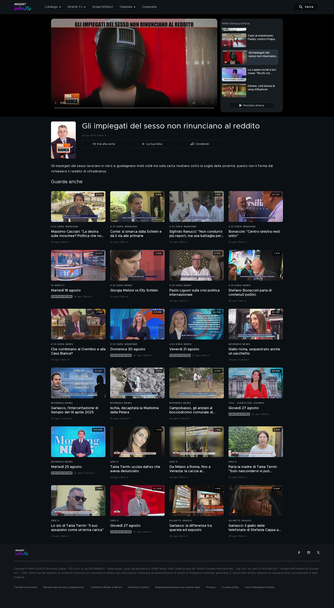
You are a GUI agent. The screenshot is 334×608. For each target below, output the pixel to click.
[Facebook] (299, 552)
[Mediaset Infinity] (22, 7)
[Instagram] (308, 552)
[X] (318, 552)
